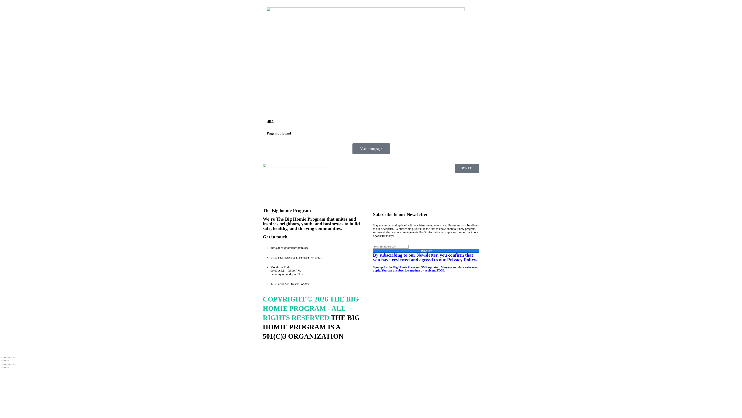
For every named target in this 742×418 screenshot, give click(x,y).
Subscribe (426, 250)
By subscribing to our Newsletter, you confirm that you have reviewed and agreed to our (425, 257)
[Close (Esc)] (14, 357)
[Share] (10, 357)
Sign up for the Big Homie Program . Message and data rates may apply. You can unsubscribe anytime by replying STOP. (425, 269)
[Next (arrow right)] (7, 360)
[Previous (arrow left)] (3, 360)
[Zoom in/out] (3, 357)
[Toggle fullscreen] (7, 357)
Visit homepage (371, 149)
